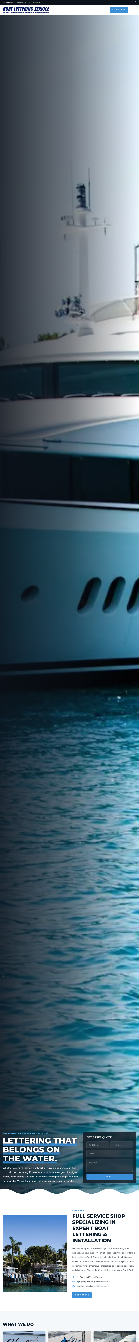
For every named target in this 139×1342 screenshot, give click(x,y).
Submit (110, 1177)
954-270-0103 (37, 2)
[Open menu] (133, 10)
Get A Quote (82, 1295)
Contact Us (118, 10)
